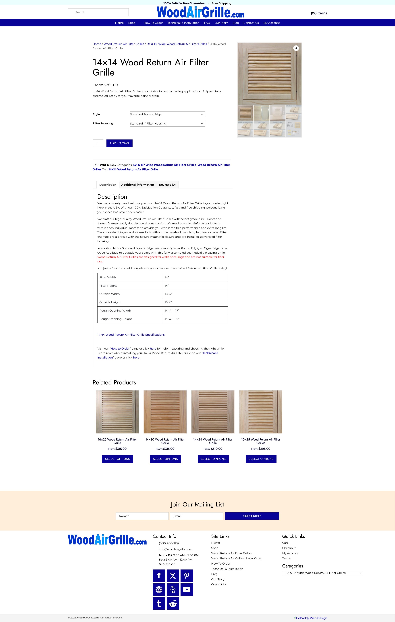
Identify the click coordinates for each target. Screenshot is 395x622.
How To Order (220, 563)
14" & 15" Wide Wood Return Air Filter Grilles (177, 44)
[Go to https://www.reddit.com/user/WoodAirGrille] (173, 603)
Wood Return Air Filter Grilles (124, 44)
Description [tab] (107, 184)
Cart (285, 542)
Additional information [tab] (137, 184)
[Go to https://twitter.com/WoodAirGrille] (173, 575)
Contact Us (219, 584)
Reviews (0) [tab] (167, 184)
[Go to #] (159, 589)
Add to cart (119, 143)
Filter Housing (103, 123)
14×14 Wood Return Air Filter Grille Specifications (131, 334)
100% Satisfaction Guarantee (184, 3)
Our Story (217, 579)
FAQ (214, 574)
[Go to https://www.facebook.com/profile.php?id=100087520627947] (159, 575)
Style (96, 114)
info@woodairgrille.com (175, 549)
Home (97, 44)
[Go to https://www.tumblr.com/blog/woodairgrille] (159, 603)
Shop (214, 548)
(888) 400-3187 (169, 543)
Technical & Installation (227, 569)
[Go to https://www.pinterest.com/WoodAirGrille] (187, 575)
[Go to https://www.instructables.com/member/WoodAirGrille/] (173, 589)
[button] (296, 48)
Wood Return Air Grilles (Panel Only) (236, 558)
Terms (286, 558)
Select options (117, 459)
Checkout (289, 548)
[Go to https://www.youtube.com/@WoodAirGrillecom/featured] (187, 589)
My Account (290, 553)
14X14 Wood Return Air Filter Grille (133, 169)
